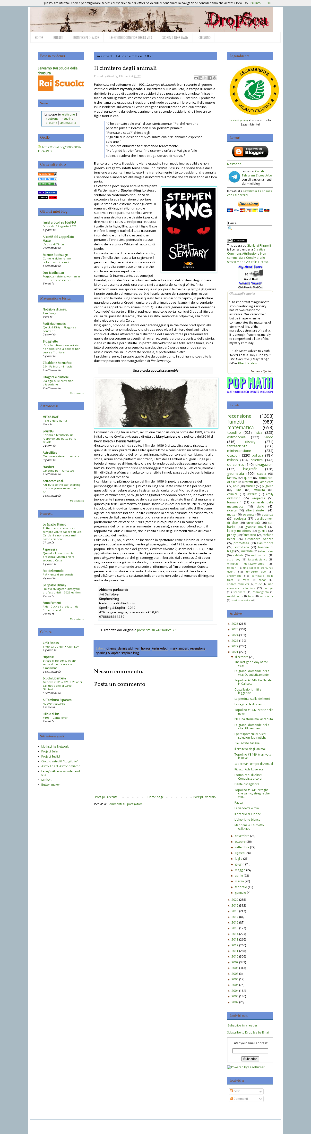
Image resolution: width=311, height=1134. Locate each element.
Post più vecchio (204, 797)
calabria (238, 555)
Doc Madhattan (53, 273)
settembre (242, 847)
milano (232, 460)
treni (251, 596)
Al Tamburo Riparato (57, 700)
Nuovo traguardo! (54, 703)
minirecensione (239, 450)
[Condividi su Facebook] (209, 77)
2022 (235, 646)
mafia (246, 580)
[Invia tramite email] (196, 77)
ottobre (240, 842)
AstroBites (50, 452)
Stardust (48, 467)
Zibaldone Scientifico (57, 363)
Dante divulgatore (246, 784)
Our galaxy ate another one (61, 456)
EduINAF (48, 431)
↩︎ (174, 630)
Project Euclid (50, 756)
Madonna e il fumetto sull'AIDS (249, 827)
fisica (258, 432)
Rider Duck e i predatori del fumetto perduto (61, 608)
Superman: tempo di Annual (253, 764)
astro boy (233, 559)
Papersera (50, 549)
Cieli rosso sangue (247, 743)
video (269, 437)
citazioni (233, 455)
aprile (239, 876)
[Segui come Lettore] (250, 156)
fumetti (235, 421)
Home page (155, 797)
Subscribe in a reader (242, 1025)
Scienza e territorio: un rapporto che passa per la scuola (60, 438)
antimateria (68, 123)
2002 (235, 1002)
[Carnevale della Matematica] (47, 175)
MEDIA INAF (51, 417)
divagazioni (264, 464)
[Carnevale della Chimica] (47, 185)
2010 (235, 956)
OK (269, 3)
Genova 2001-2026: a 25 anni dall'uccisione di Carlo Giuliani (62, 685)
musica (250, 486)
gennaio (240, 893)
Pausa (238, 802)
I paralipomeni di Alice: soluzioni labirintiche (250, 735)
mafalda (247, 551)
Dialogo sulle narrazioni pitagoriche (58, 382)
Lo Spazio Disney (54, 585)
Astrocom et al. (53, 481)
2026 (235, 624)
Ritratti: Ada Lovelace (248, 769)
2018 (235, 911)
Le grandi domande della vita (131, 37)
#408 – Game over (55, 717)
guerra (262, 531)
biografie (250, 469)
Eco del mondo (53, 571)
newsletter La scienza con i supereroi (249, 193)
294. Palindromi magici (58, 366)
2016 (235, 922)
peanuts (248, 514)
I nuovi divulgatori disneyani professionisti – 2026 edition (62, 590)
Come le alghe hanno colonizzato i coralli (57, 260)
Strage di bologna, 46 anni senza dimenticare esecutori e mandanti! (61, 664)
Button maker (50, 785)
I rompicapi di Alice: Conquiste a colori (248, 776)
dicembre (241, 657)
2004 (235, 991)
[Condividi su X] (205, 77)
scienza (257, 460)
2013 (235, 939)
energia (268, 588)
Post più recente (106, 797)
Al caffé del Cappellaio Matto (58, 239)
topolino (234, 432)
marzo (239, 881)
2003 (235, 996)
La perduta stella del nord (252, 699)
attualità (259, 490)
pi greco (267, 486)
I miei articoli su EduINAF (59, 222)
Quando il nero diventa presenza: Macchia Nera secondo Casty (58, 556)
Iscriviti (239, 120)
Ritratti (58, 37)
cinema (111, 648)
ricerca (232, 510)
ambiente (266, 482)
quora (248, 478)
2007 (235, 974)
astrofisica (241, 547)
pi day (231, 535)
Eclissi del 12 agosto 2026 (60, 226)
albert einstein (256, 510)
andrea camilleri (238, 584)
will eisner (266, 596)
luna (239, 490)
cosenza (267, 514)
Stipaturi (48, 657)
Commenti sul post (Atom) (125, 804)
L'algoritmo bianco (247, 819)
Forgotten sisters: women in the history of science (61, 278)
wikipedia (258, 498)
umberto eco (256, 571)
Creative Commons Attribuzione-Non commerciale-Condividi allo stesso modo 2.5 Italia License (247, 255)
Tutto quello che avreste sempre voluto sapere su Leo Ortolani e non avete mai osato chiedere (62, 533)
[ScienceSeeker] (47, 198)
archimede (234, 575)
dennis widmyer (129, 648)
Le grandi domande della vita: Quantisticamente (251, 672)
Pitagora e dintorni (56, 377)
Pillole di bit (51, 714)
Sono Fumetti (52, 603)
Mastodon (234, 164)
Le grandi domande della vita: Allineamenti (251, 726)
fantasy (232, 478)
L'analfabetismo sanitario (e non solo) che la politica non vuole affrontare (61, 348)
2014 (235, 934)
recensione (197, 648)
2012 (235, 945)
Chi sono (205, 37)
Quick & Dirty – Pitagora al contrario (60, 329)
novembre (242, 836)
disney (250, 441)
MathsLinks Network (55, 746)
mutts (231, 514)
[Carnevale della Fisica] (47, 180)
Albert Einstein (247, 363)
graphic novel (255, 527)
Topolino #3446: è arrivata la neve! (252, 756)
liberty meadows (239, 531)
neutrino (67, 119)
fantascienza (237, 446)
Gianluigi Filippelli (259, 245)
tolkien (231, 567)
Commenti (240, 1099)
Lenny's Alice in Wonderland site (60, 773)
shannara (239, 592)
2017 (235, 917)
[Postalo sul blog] (200, 77)
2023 (235, 641)
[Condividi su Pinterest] (214, 77)
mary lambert (179, 648)
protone (51, 123)
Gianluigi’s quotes (242, 293)
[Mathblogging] (47, 193)
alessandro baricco (259, 539)
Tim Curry (49, 313)
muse (258, 584)
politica (257, 455)
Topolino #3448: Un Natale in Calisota (253, 682)
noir (236, 486)
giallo (260, 506)
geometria (235, 473)
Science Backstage (55, 255)
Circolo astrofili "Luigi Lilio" (59, 761)
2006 (235, 979)
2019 (235, 905)
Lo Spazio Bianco (54, 524)
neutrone (52, 119)
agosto (240, 853)
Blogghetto (50, 341)
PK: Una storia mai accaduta (253, 719)
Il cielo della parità (55, 420)
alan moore (265, 543)
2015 (235, 928)
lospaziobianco (257, 559)
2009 (235, 962)
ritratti (248, 482)
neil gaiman (259, 555)
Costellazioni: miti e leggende (247, 691)
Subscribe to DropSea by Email (248, 1032)
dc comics (235, 464)
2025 (235, 629)
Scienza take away (175, 37)
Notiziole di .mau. (55, 309)
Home (39, 37)
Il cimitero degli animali (250, 749)
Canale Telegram (257, 173)
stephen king (130, 653)
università (253, 523)
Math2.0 (46, 780)
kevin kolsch (160, 648)
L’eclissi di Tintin (53, 244)
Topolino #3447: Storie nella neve (253, 711)
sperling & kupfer (108, 653)
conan (263, 580)
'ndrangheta (261, 592)
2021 (235, 652)
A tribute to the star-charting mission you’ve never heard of (61, 488)
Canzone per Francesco (58, 470)
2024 (235, 635)
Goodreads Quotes (261, 371)
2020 (235, 900)
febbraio (241, 887)
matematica (240, 427)
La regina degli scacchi (249, 704)
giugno (239, 864)
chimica (232, 494)
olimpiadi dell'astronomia (245, 563)
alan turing (266, 551)
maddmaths (234, 596)
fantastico (249, 535)
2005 (235, 985)
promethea (241, 543)
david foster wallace (241, 600)
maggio (240, 870)
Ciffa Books (51, 643)
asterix (252, 494)
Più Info (256, 3)
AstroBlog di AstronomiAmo (60, 766)
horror (145, 648)
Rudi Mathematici (54, 324)
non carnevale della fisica (250, 586)
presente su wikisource (154, 630)
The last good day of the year (251, 663)
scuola (261, 474)
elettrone (68, 114)
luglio (238, 859)
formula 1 (234, 502)
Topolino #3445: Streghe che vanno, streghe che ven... (252, 793)
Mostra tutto (77, 393)
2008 (235, 968)
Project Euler (50, 751)
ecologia (240, 519)
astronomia (236, 437)
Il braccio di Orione (247, 814)
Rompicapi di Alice (86, 37)
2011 (235, 951)
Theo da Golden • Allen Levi (61, 646)
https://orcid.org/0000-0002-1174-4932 (59, 149)
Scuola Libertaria (54, 678)
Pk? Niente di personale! (58, 574)
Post (236, 1091)
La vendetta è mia (246, 808)
